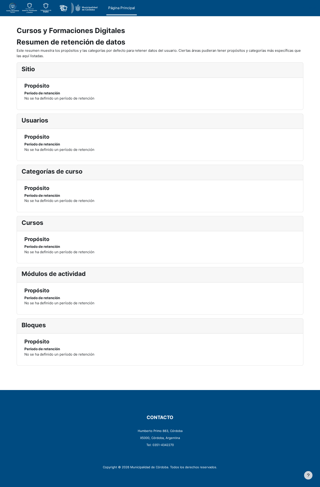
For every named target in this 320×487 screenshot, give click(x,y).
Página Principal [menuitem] (121, 8)
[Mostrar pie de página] (308, 475)
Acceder (309, 8)
